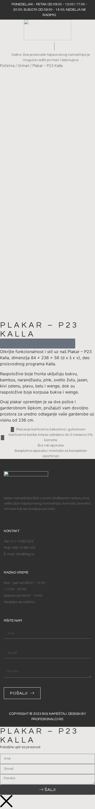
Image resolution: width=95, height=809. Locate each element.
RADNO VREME (16, 572)
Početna (7, 65)
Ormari (23, 65)
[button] (46, 46)
